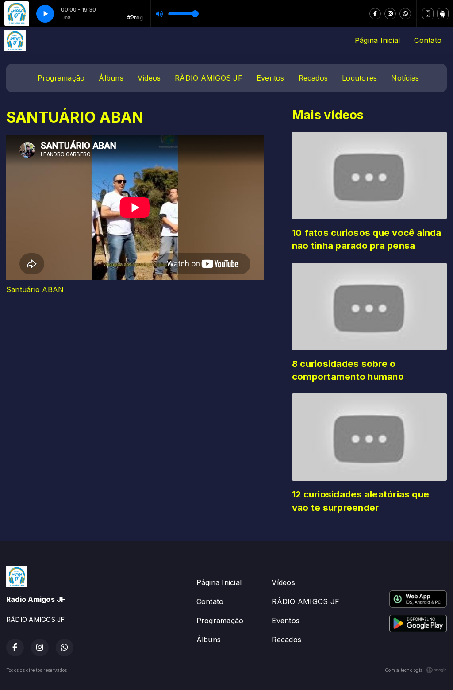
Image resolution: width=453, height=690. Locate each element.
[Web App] (428, 13)
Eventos (270, 77)
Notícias (405, 77)
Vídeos (149, 77)
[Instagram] (390, 13)
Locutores (359, 77)
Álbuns (111, 77)
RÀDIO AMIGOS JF (208, 77)
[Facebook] (375, 13)
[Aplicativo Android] (443, 13)
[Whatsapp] (405, 13)
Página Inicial (377, 40)
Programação (61, 77)
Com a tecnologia (404, 670)
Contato (427, 40)
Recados (313, 77)
